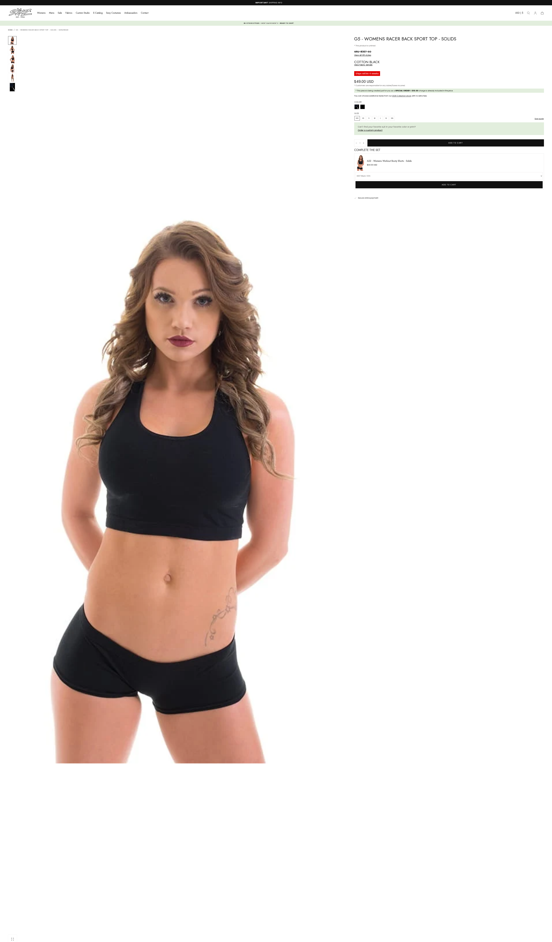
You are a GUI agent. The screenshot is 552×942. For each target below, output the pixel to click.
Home (10, 30)
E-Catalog (98, 13)
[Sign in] (535, 13)
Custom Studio (83, 13)
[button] (519, 13)
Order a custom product (370, 130)
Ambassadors (130, 13)
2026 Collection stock (401, 96)
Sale (60, 13)
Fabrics (68, 13)
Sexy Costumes (113, 13)
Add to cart (455, 143)
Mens (51, 13)
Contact (144, 13)
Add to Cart (449, 184)
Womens (41, 13)
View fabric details (363, 64)
